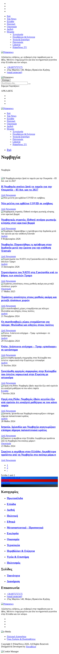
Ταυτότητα (13, 575)
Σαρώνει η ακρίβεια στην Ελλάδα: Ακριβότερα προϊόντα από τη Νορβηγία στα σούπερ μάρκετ (28, 453)
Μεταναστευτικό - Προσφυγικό (25, 527)
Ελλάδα (10, 21)
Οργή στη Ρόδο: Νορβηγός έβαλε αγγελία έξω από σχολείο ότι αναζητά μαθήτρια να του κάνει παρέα (29, 402)
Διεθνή (10, 29)
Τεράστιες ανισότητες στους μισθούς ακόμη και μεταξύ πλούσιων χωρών (29, 299)
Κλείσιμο (5, 80)
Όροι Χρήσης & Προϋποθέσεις (21, 639)
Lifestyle (16, 45)
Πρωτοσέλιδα (15, 498)
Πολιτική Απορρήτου (16, 636)
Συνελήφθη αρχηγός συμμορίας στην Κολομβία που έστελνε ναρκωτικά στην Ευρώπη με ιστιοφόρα (28, 374)
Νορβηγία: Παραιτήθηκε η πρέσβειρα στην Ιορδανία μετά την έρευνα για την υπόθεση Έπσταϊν (26, 247)
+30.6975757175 (14, 67)
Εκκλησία (13, 533)
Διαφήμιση (13, 581)
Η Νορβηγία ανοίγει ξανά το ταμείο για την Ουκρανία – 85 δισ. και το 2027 (26, 188)
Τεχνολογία (18, 34)
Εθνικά (11, 521)
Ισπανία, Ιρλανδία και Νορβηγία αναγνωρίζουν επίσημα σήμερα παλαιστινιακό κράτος (28, 428)
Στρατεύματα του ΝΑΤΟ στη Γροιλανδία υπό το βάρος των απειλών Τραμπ (29, 274)
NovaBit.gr (31, 646)
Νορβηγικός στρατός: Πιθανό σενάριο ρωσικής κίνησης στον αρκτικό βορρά (28, 221)
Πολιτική (11, 24)
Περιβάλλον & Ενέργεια (24, 37)
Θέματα (10, 32)
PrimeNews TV (20, 47)
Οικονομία (12, 26)
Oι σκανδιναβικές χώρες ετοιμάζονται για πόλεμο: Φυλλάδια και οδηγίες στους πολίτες (27, 323)
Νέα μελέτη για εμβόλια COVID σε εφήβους (27, 203)
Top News (11, 19)
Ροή (8, 16)
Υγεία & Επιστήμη (21, 39)
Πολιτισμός (18, 42)
